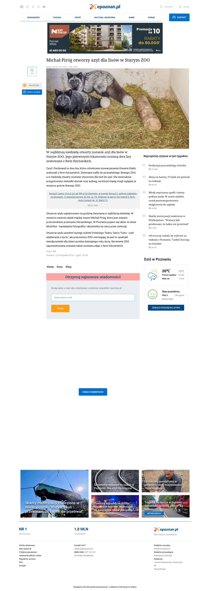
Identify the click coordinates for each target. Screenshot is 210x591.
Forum (151, 17)
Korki (132, 17)
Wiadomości (33, 17)
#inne (50, 267)
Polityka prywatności (28, 552)
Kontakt (181, 17)
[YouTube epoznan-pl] (44, 6)
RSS (21, 562)
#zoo (60, 267)
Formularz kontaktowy (83, 555)
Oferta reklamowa (27, 545)
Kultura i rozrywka (104, 17)
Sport (78, 17)
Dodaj (60, 308)
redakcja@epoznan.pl (83, 548)
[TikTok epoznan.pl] (33, 6)
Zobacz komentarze (92, 392)
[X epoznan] (38, 6)
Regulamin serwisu (27, 559)
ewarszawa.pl (101, 587)
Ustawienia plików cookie (30, 555)
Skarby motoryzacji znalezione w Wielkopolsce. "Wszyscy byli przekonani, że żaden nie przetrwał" (169, 220)
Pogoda (57, 17)
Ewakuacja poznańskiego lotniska (167, 165)
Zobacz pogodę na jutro (166, 307)
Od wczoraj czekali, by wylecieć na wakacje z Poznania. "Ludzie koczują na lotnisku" (169, 239)
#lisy (68, 267)
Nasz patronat (25, 548)
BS (54, 251)
